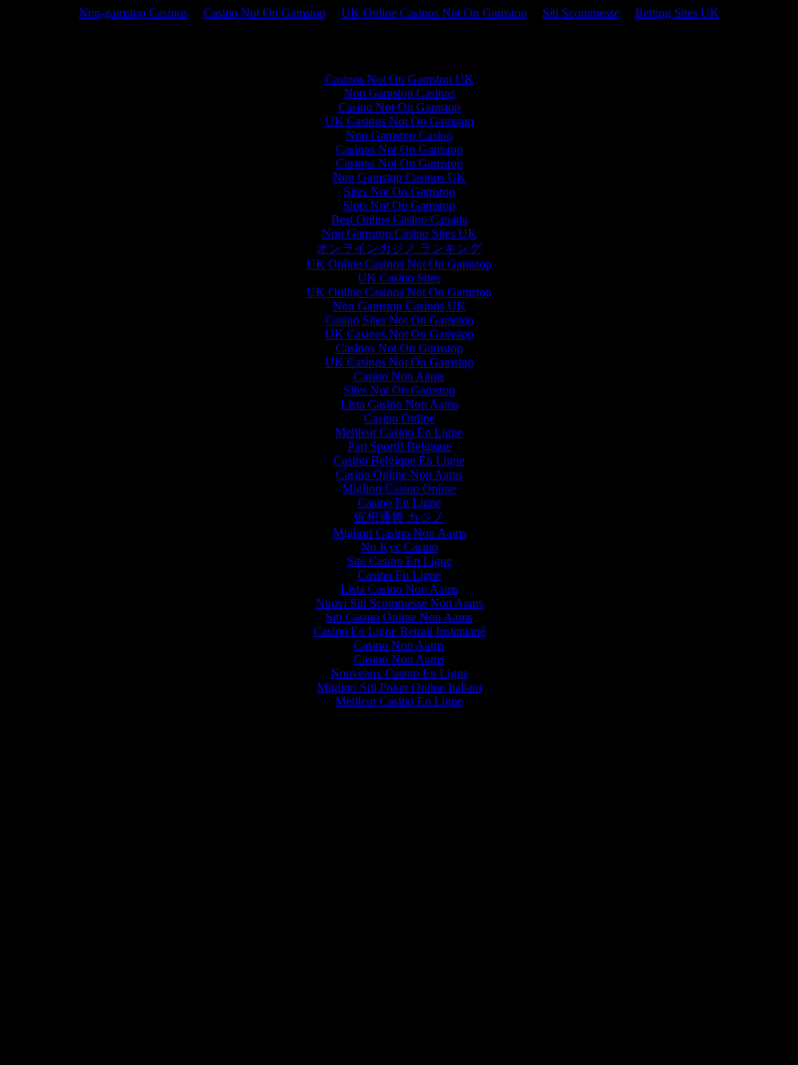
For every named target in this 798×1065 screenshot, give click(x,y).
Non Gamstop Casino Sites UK (399, 233)
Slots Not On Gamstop (399, 205)
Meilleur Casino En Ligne (399, 432)
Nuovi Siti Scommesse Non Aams (399, 603)
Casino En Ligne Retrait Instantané (399, 631)
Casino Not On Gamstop (264, 12)
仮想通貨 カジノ (399, 517)
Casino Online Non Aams (399, 474)
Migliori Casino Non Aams (399, 533)
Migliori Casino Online (399, 488)
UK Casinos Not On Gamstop (399, 121)
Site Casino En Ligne (399, 561)
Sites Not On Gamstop (399, 191)
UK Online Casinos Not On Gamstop (434, 12)
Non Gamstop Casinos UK (399, 177)
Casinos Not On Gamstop (399, 149)
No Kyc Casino (399, 547)
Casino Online (399, 418)
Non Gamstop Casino (399, 135)
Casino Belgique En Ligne (399, 460)
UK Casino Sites (399, 278)
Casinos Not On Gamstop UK (399, 79)
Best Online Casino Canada (399, 219)
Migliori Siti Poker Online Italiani (399, 687)
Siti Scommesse (581, 12)
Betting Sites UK (677, 12)
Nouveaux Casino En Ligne (399, 673)
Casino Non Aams (399, 376)
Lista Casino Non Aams (399, 404)
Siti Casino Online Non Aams (399, 617)
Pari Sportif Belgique (399, 446)
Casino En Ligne (399, 502)
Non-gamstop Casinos (133, 12)
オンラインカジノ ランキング (399, 248)
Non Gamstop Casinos (399, 93)
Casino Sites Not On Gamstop (399, 320)
